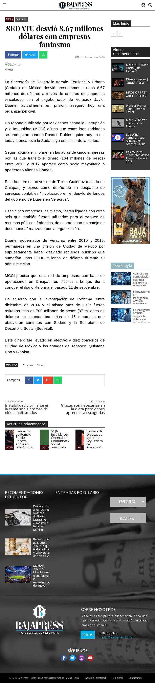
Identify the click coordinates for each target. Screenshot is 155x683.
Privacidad (95, 678)
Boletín (87, 634)
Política (9, 19)
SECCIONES (127, 518)
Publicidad (117, 678)
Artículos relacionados (26, 423)
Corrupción (21, 19)
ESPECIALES (127, 501)
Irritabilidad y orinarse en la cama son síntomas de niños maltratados (27, 408)
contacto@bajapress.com (116, 637)
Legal (72, 678)
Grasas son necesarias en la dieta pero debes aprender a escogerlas (83, 408)
